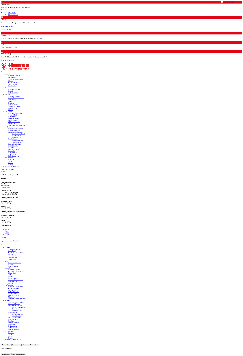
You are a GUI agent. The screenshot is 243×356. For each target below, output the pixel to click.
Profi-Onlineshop (228, 2)
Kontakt (10, 164)
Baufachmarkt (9, 285)
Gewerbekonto (16, 142)
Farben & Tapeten (13, 118)
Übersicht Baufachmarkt (15, 113)
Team (10, 161)
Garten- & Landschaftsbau (16, 79)
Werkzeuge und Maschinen (16, 125)
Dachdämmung (16, 135)
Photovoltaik (12, 99)
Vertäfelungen (12, 84)
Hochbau (11, 103)
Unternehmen (9, 331)
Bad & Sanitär (12, 120)
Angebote (7, 247)
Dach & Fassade (13, 105)
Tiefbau (10, 101)
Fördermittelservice (14, 130)
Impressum (4, 241)
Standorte (3, 238)
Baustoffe (7, 268)
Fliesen (10, 81)
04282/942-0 (12, 13)
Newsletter (11, 151)
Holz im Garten (13, 93)
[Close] (1, 244)
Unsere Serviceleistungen (16, 128)
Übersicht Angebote (14, 75)
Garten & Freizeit (13, 115)
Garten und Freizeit (14, 82)
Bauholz (10, 91)
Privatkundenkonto (18, 140)
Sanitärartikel (12, 86)
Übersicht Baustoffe (14, 96)
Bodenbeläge (12, 77)
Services (7, 300)
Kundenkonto (12, 139)
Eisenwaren (11, 123)
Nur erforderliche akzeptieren (30, 345)
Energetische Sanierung (15, 132)
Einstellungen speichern (18, 354)
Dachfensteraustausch (18, 134)
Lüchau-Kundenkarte (14, 144)
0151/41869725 (13, 15)
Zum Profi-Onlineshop (7, 60)
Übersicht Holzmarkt (14, 89)
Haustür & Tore (17, 137)
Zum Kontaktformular (7, 26)
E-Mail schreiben (6, 29)
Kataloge (11, 147)
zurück (3, 171)
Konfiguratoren (13, 146)
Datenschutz (16, 241)
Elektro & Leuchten (14, 122)
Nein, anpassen (16, 345)
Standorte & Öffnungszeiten (13, 166)
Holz (6, 261)
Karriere (10, 163)
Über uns (11, 159)
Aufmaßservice (12, 154)
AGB (10, 241)
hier (41, 38)
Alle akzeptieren (6, 345)
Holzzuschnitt (12, 152)
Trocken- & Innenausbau (15, 106)
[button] (1, 71)
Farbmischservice (13, 156)
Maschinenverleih (13, 149)
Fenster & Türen (13, 108)
